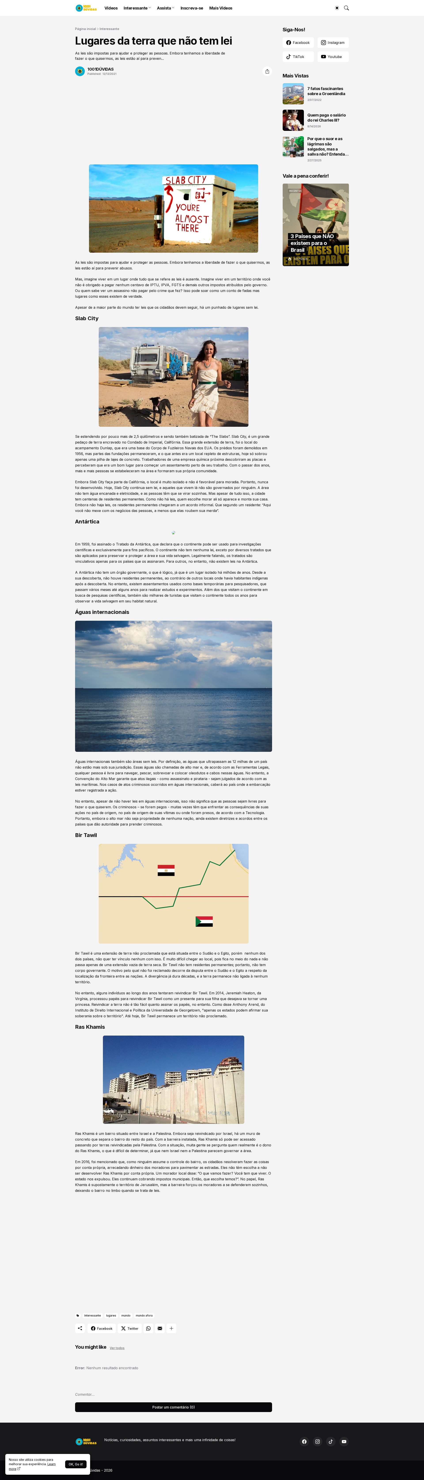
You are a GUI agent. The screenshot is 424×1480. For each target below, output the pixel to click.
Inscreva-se (192, 8)
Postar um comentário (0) (173, 1407)
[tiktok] (331, 1441)
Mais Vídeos (220, 8)
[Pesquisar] (344, 8)
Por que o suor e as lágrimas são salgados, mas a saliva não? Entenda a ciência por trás (327, 146)
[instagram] (317, 1441)
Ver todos (117, 1348)
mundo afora (144, 1315)
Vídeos (110, 8)
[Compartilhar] (267, 71)
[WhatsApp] (148, 1328)
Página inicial (85, 29)
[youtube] (344, 1441)
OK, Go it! (76, 1464)
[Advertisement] (173, 118)
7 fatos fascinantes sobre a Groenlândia (326, 91)
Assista (164, 8)
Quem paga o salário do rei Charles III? (326, 117)
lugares (111, 1315)
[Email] (160, 1328)
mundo (126, 1315)
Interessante (136, 8)
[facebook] (304, 1441)
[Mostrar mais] (171, 1328)
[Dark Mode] (334, 8)
